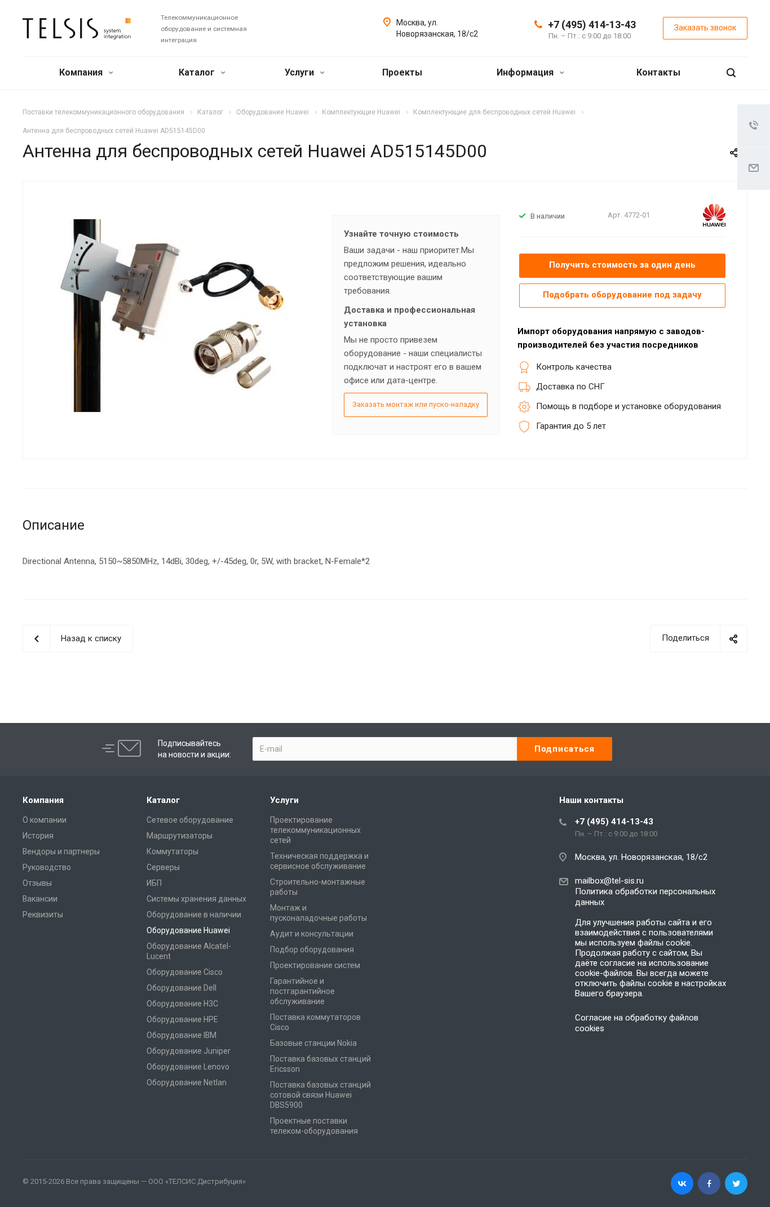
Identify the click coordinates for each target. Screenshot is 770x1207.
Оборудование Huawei (188, 930)
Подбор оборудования (312, 949)
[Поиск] (731, 73)
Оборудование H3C (182, 1003)
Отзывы (37, 883)
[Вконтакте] (682, 1183)
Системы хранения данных (196, 898)
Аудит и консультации (311, 933)
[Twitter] (736, 1183)
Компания (82, 72)
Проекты (402, 72)
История (38, 835)
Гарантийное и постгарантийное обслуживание (302, 991)
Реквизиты (43, 914)
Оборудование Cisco (185, 972)
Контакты (658, 72)
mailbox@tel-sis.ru (609, 881)
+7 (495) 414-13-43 (592, 24)
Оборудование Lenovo (188, 1066)
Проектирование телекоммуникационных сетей (315, 830)
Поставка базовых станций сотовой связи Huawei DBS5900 (320, 1095)
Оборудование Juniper (189, 1050)
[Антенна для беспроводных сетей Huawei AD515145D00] (174, 315)
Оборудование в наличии (194, 914)
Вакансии (40, 898)
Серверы (163, 867)
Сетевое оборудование (190, 819)
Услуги (300, 72)
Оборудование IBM (181, 1035)
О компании (45, 819)
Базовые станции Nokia (313, 1043)
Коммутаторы (172, 851)
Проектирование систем (315, 965)
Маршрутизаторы (180, 835)
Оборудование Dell (181, 987)
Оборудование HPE (182, 1019)
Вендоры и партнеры (61, 851)
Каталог (198, 72)
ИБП (154, 883)
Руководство (47, 867)
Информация (526, 72)
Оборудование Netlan (187, 1082)
